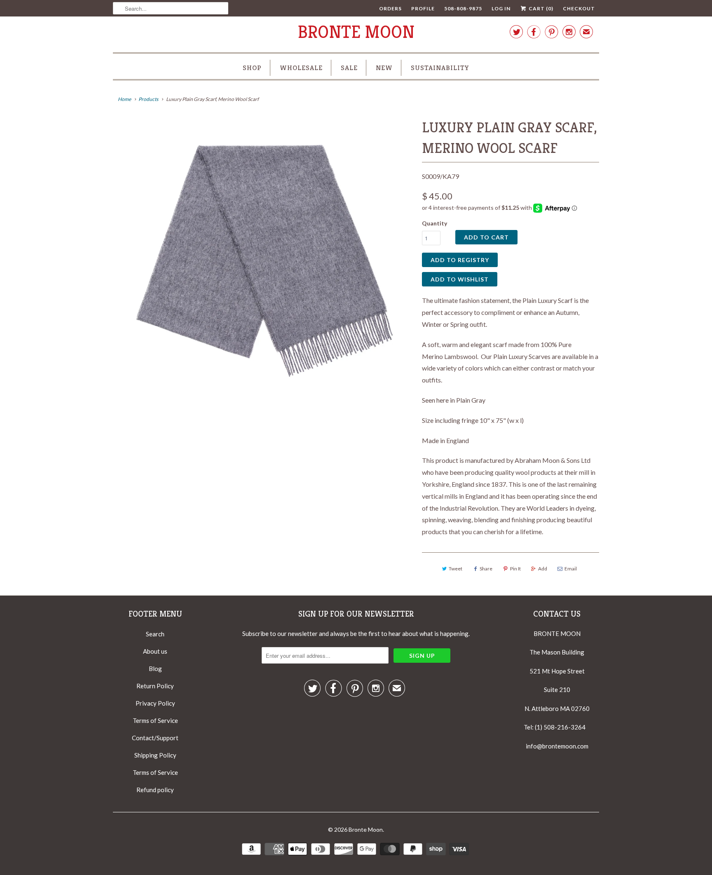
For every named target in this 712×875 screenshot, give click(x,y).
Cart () (540, 8)
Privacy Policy (155, 703)
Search (155, 634)
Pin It (515, 568)
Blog (155, 668)
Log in (501, 8)
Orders (390, 8)
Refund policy (155, 789)
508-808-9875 (463, 8)
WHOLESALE (301, 67)
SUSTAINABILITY (440, 67)
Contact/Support (155, 737)
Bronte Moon (356, 32)
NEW (384, 67)
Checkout (579, 8)
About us (155, 651)
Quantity (434, 223)
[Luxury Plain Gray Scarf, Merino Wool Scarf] (263, 261)
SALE (349, 67)
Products (148, 99)
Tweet (455, 568)
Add (542, 568)
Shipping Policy (155, 755)
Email (570, 568)
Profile (423, 8)
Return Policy (155, 686)
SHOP (252, 67)
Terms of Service (155, 720)
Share (486, 568)
